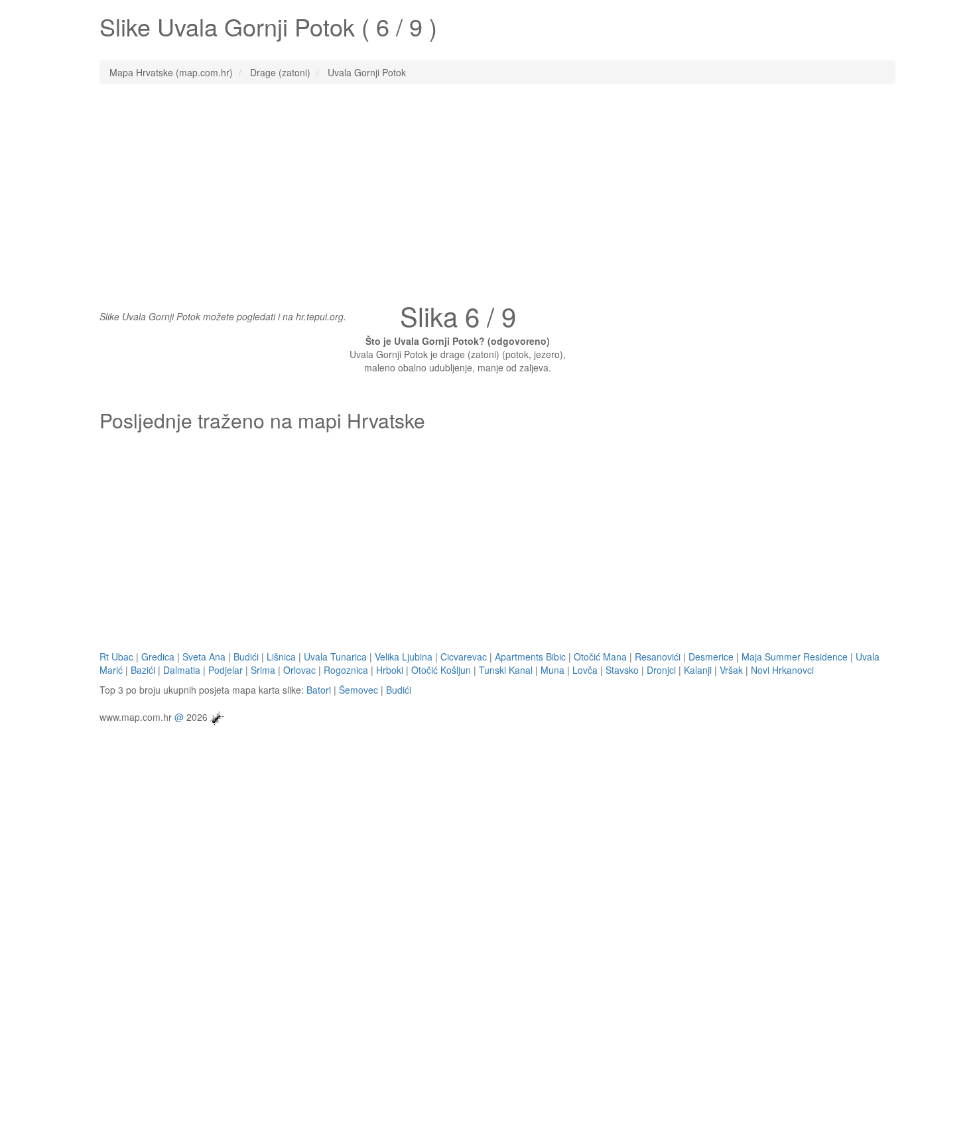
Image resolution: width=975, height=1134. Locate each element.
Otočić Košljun (441, 669)
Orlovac (299, 669)
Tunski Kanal (506, 669)
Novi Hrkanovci (782, 669)
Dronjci (661, 669)
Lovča (585, 669)
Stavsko (622, 669)
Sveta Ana (204, 656)
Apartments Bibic (530, 656)
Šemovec (358, 689)
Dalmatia (181, 669)
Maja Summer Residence (795, 656)
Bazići (143, 669)
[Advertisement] (487, 190)
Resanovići (658, 656)
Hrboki (389, 669)
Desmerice (711, 656)
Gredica (157, 656)
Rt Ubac (116, 656)
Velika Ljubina (403, 656)
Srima (263, 669)
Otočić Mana (600, 656)
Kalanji (698, 669)
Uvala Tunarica (335, 656)
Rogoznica (346, 669)
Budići (246, 656)
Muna (552, 669)
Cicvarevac (463, 656)
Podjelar (225, 669)
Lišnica (281, 656)
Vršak (731, 669)
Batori (318, 689)
